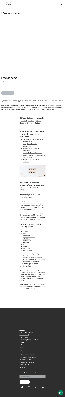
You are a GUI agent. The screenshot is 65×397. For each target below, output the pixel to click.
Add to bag (7, 93)
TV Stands (23, 360)
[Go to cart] (61, 4)
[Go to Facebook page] (22, 387)
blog (36, 131)
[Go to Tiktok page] (36, 387)
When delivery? (24, 335)
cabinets (25, 233)
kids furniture (26, 235)
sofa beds (25, 246)
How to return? (24, 337)
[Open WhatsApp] (60, 392)
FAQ (21, 345)
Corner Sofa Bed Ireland (27, 362)
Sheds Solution (24, 364)
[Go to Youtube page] (43, 387)
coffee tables (26, 239)
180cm (23, 123)
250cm (37, 123)
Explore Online (26, 197)
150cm (38, 120)
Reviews (22, 342)
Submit (25, 382)
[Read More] (33, 171)
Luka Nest (23, 367)
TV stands (25, 231)
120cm (31, 120)
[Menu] (3, 3)
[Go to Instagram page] (29, 387)
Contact (22, 347)
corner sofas (26, 248)
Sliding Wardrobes (25, 357)
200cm (30, 123)
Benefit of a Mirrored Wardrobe (32, 153)
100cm (24, 120)
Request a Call (24, 350)
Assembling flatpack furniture (29, 340)
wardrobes (26, 242)
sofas (24, 244)
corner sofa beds (27, 250)
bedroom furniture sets (29, 237)
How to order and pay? (26, 332)
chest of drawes (27, 240)
